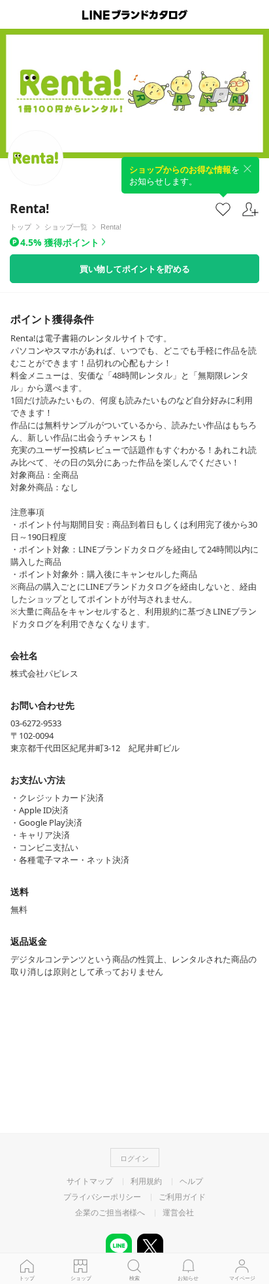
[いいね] (223, 209)
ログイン (134, 1158)
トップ (27, 1277)
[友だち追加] (250, 209)
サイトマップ (90, 1181)
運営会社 (178, 1213)
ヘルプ (191, 1181)
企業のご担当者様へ (110, 1213)
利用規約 (146, 1181)
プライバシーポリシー (102, 1197)
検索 (134, 1277)
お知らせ (188, 1277)
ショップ (81, 1277)
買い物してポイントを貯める (135, 269)
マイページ (242, 1277)
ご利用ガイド (182, 1197)
